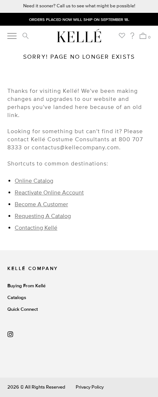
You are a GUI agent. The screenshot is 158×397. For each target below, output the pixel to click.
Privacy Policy (90, 387)
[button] (25, 35)
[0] (142, 35)
